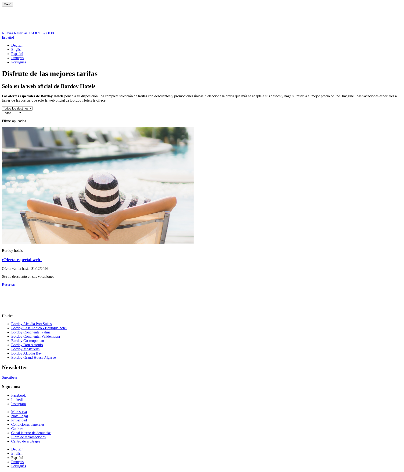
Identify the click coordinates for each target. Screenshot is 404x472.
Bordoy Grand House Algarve (33, 357)
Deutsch (17, 45)
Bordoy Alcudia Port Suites (31, 324)
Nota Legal (19, 416)
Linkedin (18, 400)
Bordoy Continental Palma (30, 332)
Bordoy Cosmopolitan (27, 341)
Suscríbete (9, 377)
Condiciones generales (27, 424)
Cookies (17, 429)
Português (18, 62)
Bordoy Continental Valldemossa (35, 336)
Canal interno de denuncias (31, 433)
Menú (7, 4)
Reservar (8, 284)
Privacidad (19, 420)
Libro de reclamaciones (28, 437)
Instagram (18, 404)
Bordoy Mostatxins (25, 349)
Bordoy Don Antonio (27, 345)
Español (8, 37)
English (16, 49)
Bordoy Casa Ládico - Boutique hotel (39, 328)
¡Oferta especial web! (22, 259)
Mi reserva (19, 412)
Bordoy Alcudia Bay (26, 353)
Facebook (18, 395)
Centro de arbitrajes (25, 441)
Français (17, 58)
